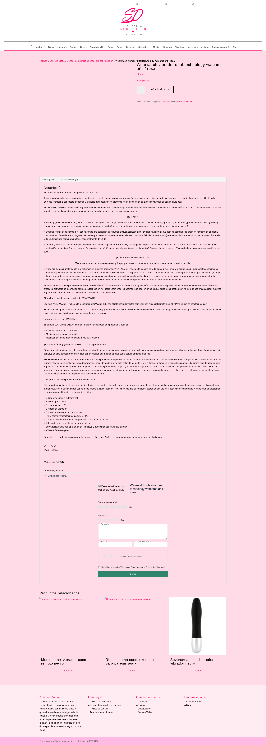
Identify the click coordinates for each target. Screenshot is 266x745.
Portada (43, 61)
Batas (51, 47)
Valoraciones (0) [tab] (69, 179)
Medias (156, 47)
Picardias (179, 47)
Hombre (38, 47)
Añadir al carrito (160, 89)
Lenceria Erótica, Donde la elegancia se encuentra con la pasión (81, 61)
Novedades (192, 47)
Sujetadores (144, 47)
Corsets (73, 47)
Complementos (219, 47)
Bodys (83, 47)
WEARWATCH (185, 102)
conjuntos (61, 47)
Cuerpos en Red (97, 47)
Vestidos (205, 47)
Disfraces (130, 47)
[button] (133, 556)
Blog (234, 47)
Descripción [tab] (48, 179)
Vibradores (165, 102)
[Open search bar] (30, 42)
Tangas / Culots (115, 47)
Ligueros (167, 47)
